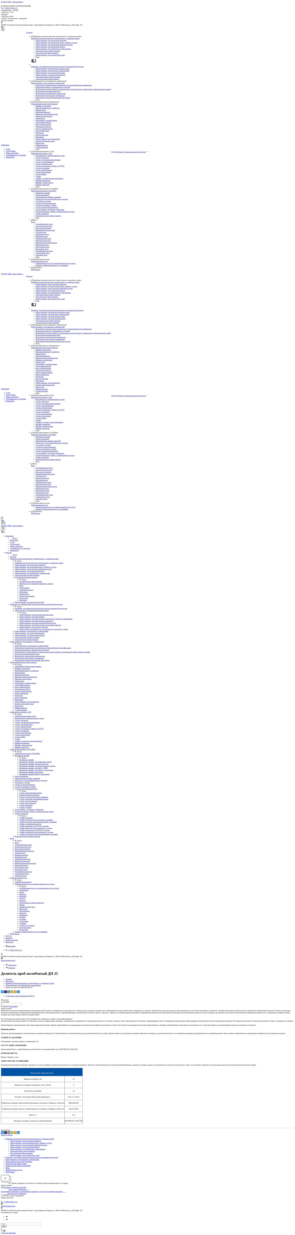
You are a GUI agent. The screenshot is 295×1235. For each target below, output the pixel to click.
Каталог (29, 32)
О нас (8, 149)
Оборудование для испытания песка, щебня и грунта (56, 43)
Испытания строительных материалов (51, 94)
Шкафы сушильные (43, 106)
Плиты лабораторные (44, 129)
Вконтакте (12, 965)
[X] (5, 991)
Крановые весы (42, 236)
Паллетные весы (42, 249)
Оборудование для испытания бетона (50, 47)
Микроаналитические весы (46, 243)
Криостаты (40, 143)
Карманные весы (42, 234)
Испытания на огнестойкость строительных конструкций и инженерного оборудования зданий (73, 89)
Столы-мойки (41, 174)
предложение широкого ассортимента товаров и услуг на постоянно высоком (33, 1192)
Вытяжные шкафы (43, 193)
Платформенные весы (44, 251)
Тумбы (38, 176)
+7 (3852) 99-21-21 (10, 8)
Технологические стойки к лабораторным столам (55, 212)
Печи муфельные (42, 131)
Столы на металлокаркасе (46, 203)
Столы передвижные (44, 170)
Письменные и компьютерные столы (50, 156)
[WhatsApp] (12, 991)
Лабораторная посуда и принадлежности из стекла (55, 263)
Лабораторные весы (43, 239)
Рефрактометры (42, 145)
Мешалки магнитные (44, 116)
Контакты (142, 152)
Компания (5, 145)
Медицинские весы (43, 241)
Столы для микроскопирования (48, 160)
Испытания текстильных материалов (50, 96)
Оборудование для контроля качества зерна (53, 69)
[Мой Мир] (18, 991)
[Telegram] (7, 1220)
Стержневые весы (43, 253)
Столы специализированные (47, 207)
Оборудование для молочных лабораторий (52, 71)
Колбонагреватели (43, 112)
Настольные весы (42, 247)
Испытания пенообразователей (48, 91)
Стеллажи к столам (43, 201)
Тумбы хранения (42, 214)
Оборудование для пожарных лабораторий (48, 83)
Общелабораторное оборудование (44, 104)
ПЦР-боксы (35, 270)
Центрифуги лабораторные (46, 120)
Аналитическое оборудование (47, 79)
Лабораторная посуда (39, 261)
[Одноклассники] (15, 991)
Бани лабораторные (43, 125)
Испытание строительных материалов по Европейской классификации (64, 85)
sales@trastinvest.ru (8, 961)
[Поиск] (3, 29)
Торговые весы (41, 255)
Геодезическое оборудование (47, 53)
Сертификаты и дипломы (16, 155)
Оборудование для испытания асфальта (51, 41)
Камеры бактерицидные (45, 141)
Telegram (11, 968)
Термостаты (40, 118)
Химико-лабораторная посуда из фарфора (52, 265)
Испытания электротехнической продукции (53, 98)
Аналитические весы (44, 226)
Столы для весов (42, 158)
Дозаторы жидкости (43, 127)
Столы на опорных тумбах (46, 205)
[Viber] (8, 991)
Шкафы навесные (43, 185)
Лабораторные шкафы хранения (48, 197)
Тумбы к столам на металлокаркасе (49, 178)
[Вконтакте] (7, 1217)
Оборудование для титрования (48, 139)
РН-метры (40, 133)
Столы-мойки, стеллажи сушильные (50, 210)
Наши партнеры (12, 153)
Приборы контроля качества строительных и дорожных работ (55, 38)
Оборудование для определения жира (50, 73)
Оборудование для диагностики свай (50, 55)
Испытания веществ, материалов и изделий (53, 87)
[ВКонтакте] (2, 991)
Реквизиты (10, 157)
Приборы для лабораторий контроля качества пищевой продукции (57, 67)
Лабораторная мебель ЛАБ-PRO (43, 191)
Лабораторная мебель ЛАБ (41, 154)
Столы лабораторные (44, 164)
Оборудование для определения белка (50, 75)
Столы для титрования (44, 162)
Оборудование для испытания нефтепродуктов (54, 45)
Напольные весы (42, 245)
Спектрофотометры (43, 123)
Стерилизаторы (42, 147)
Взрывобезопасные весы (45, 230)
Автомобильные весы (44, 224)
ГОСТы (114, 152)
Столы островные (43, 168)
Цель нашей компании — (18, 1189)
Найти (4, 1226)
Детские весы (41, 232)
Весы (33, 222)
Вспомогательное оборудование (48, 216)
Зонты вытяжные (42, 195)
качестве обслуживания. (13, 1194)
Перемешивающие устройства (47, 108)
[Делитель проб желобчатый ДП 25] (20, 996)
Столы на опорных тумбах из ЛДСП (50, 166)
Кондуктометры (42, 135)
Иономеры (40, 137)
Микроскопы (41, 110)
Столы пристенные (43, 172)
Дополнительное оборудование (48, 51)
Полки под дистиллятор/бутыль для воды (52, 199)
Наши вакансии (131, 152)
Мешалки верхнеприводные (47, 114)
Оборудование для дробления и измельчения (53, 49)
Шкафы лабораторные (44, 183)
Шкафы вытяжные (43, 181)
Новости (121, 152)
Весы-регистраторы (43, 228)
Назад (15, 538)
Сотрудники (11, 151)
